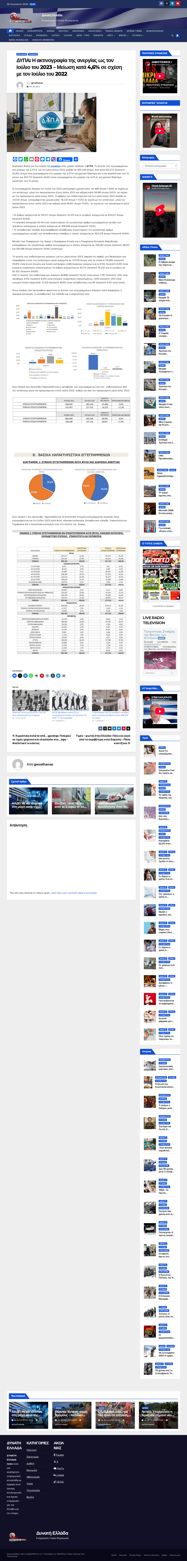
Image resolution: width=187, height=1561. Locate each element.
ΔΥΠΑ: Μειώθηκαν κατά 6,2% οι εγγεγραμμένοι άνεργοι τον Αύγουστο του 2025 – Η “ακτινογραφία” (69, 715)
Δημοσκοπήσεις (155, 31)
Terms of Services (151, 1555)
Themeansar (12, 1556)
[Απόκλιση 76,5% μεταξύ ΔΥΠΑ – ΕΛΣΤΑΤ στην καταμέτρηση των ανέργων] (30, 700)
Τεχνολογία (33, 1490)
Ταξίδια (28, 35)
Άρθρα (164, 1555)
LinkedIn (61, 1475)
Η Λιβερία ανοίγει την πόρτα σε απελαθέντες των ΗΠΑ (167, 266)
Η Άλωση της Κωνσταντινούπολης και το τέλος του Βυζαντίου (165, 1088)
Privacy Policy (135, 1555)
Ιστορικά (137, 35)
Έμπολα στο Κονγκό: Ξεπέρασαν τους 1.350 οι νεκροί (166, 390)
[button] (172, 35)
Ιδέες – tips (82, 35)
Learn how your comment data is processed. (74, 892)
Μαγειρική (14, 35)
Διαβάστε (162, 781)
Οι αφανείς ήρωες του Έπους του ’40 (166, 1256)
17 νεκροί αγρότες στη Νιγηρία (164, 495)
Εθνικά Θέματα (114, 31)
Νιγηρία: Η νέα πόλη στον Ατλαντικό (165, 407)
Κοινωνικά (42, 35)
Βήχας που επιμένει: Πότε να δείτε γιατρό (167, 932)
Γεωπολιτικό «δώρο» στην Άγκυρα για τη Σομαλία (165, 532)
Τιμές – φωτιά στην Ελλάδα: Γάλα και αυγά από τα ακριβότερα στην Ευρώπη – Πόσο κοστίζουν (103, 739)
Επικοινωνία (175, 1555)
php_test (123, 1555)
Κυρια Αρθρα (21, 54)
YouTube (61, 1468)
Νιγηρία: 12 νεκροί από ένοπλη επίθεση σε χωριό (166, 301)
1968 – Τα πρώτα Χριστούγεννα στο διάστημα (165, 1194)
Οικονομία (78, 31)
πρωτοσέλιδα (158, 606)
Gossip (68, 35)
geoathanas (37, 83)
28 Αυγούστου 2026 (24, 1420)
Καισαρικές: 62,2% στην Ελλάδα (164, 843)
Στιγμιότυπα (164, 791)
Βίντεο (30, 1497)
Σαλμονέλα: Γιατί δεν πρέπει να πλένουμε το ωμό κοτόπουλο (166, 774)
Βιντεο (123, 35)
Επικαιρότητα (35, 31)
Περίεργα (98, 35)
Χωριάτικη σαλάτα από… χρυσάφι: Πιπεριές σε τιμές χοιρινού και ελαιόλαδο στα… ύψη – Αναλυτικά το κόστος (41, 739)
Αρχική (19, 31)
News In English (18, 40)
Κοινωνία (32, 1470)
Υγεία (30, 1483)
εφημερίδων (170, 606)
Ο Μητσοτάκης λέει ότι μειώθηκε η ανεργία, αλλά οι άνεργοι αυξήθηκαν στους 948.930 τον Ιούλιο (110, 715)
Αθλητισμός (95, 31)
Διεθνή (50, 31)
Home (113, 1555)
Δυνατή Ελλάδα (52, 15)
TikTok (60, 1482)
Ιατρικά (56, 35)
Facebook (61, 1455)
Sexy (110, 35)
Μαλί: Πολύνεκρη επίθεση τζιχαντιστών (167, 283)
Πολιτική (63, 31)
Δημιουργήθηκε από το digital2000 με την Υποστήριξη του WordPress (37, 1554)
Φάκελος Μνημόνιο (43, 40)
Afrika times (134, 31)
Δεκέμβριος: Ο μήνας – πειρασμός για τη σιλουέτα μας (166, 987)
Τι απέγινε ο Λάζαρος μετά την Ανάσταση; (166, 1108)
